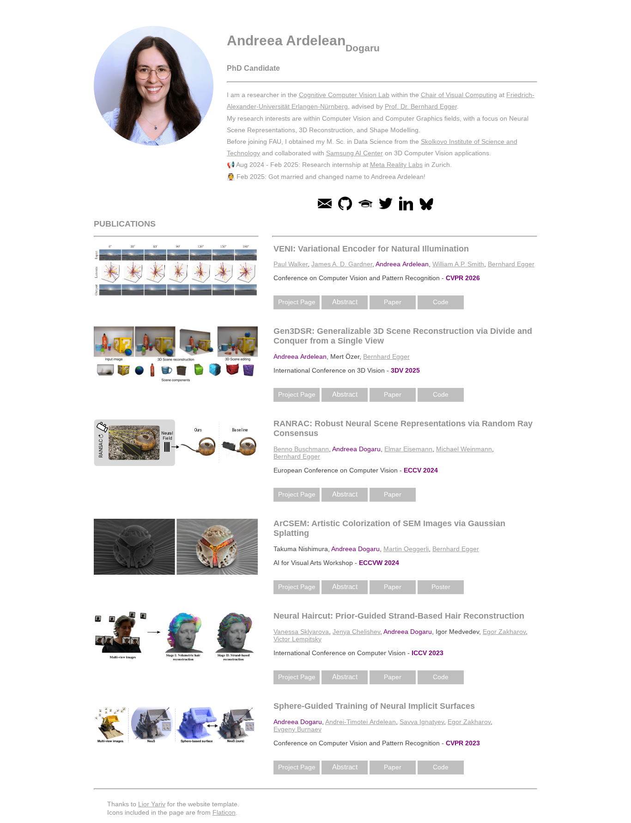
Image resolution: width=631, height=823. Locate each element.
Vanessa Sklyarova (301, 631)
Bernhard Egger (511, 264)
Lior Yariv (151, 804)
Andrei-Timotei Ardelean (360, 721)
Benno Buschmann (301, 449)
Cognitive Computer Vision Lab (344, 94)
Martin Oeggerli (406, 549)
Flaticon (224, 812)
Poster (440, 586)
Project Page (297, 302)
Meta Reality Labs (396, 164)
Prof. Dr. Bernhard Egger (421, 106)
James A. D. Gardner (341, 264)
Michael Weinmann (464, 449)
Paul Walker (290, 264)
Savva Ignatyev (422, 721)
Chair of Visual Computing (459, 94)
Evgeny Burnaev (297, 729)
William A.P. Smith (458, 264)
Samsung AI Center (354, 153)
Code (441, 302)
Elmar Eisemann (408, 449)
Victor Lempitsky (297, 639)
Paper (392, 302)
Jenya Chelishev (356, 631)
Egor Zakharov (504, 631)
